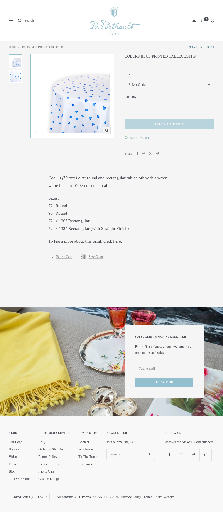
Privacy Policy (131, 497)
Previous (195, 47)
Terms (148, 497)
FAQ (41, 442)
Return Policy (47, 457)
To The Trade (87, 457)
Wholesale (85, 449)
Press (12, 464)
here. (211, 442)
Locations (85, 464)
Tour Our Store (19, 479)
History (14, 449)
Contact (83, 442)
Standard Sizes (48, 464)
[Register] (148, 454)
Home (13, 47)
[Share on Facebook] (138, 153)
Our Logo (15, 442)
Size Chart (96, 257)
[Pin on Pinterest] (143, 153)
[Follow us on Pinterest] (193, 455)
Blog (12, 471)
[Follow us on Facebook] (170, 455)
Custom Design (49, 479)
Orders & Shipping (51, 449)
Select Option (169, 123)
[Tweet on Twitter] (150, 153)
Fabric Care (64, 257)
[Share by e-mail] (157, 153)
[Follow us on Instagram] (182, 455)
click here (112, 241)
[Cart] (203, 20)
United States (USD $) (27, 497)
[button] (137, 137)
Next (210, 47)
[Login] (194, 20)
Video (13, 457)
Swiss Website (164, 497)
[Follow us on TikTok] (205, 455)
